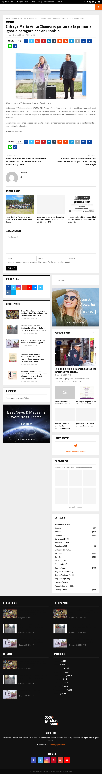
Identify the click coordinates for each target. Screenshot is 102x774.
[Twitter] (40, 760)
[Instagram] (47, 760)
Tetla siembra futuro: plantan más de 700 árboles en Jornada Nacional (19, 220)
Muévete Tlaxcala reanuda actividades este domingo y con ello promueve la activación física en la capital (34, 375)
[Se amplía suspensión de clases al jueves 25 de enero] (86, 392)
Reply (68, 451)
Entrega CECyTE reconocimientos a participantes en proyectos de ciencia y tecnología (76, 162)
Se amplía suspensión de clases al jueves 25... (86, 402)
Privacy (39, 2)
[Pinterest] (53, 760)
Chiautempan (60, 535)
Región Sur (59, 579)
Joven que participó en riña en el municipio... (85, 424)
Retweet (75, 451)
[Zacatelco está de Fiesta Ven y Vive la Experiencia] (65, 392)
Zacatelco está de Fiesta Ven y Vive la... (63, 402)
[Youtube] (67, 760)
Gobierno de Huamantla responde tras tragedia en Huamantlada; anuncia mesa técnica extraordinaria (32, 358)
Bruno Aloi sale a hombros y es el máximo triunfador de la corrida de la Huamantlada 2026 (34, 313)
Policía (57, 561)
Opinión (58, 557)
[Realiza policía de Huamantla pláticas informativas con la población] (75, 352)
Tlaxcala (58, 582)
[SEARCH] (93, 280)
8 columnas (59, 524)
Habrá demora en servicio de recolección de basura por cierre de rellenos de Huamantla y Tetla (26, 162)
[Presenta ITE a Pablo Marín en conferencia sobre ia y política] (12, 343)
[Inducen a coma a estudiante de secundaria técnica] (65, 414)
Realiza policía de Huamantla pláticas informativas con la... (75, 370)
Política (58, 564)
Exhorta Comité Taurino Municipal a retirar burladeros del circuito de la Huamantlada (33, 328)
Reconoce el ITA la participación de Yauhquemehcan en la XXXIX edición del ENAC (50, 220)
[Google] (60, 760)
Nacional (58, 553)
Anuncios (58, 528)
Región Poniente (61, 575)
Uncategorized (61, 590)
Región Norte (10, 22)
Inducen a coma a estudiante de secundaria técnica (62, 426)
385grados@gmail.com (56, 745)
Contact (59, 2)
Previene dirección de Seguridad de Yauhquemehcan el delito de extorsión (82, 220)
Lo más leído (60, 550)
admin (10, 35)
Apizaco (58, 532)
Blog (33, 2)
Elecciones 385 (61, 546)
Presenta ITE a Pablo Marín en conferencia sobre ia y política (33, 341)
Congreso (59, 539)
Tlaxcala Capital (61, 586)
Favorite (82, 451)
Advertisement (49, 2)
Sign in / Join (23, 2)
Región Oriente (61, 572)
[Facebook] (33, 760)
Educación (59, 543)
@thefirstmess (75, 507)
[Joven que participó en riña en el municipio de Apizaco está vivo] (86, 414)
